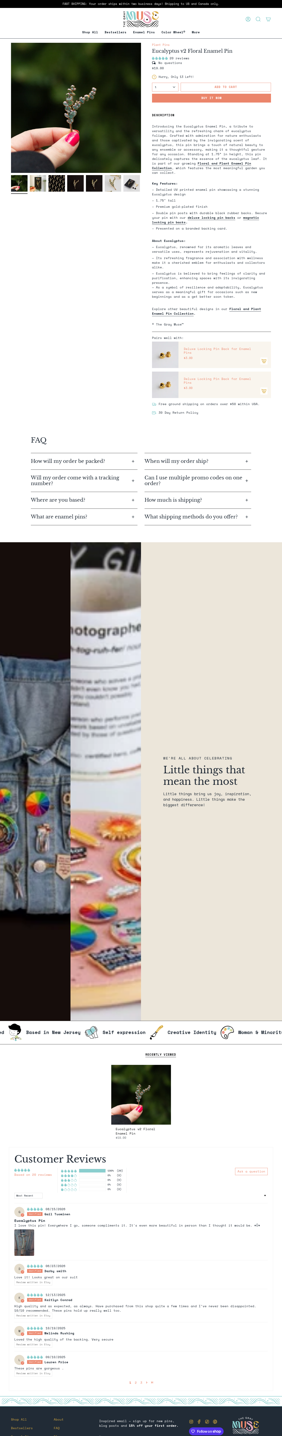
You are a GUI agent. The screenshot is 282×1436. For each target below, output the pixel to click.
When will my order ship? (177, 461)
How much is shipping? (174, 500)
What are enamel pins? (59, 517)
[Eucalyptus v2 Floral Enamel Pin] (141, 1095)
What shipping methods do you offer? (191, 517)
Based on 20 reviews (33, 1174)
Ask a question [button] (251, 1171)
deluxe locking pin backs (211, 217)
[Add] (263, 361)
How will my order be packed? (68, 461)
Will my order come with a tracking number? (75, 480)
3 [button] (141, 1382)
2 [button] (136, 1382)
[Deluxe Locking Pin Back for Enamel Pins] (165, 355)
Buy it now (211, 98)
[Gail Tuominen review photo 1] (24, 1242)
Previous (11, 107)
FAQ (57, 1428)
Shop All (19, 1419)
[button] (144, 32)
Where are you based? (58, 500)
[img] (36, 1209)
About (59, 1419)
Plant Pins (161, 45)
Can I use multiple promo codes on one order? (193, 480)
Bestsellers (22, 1428)
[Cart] (268, 19)
